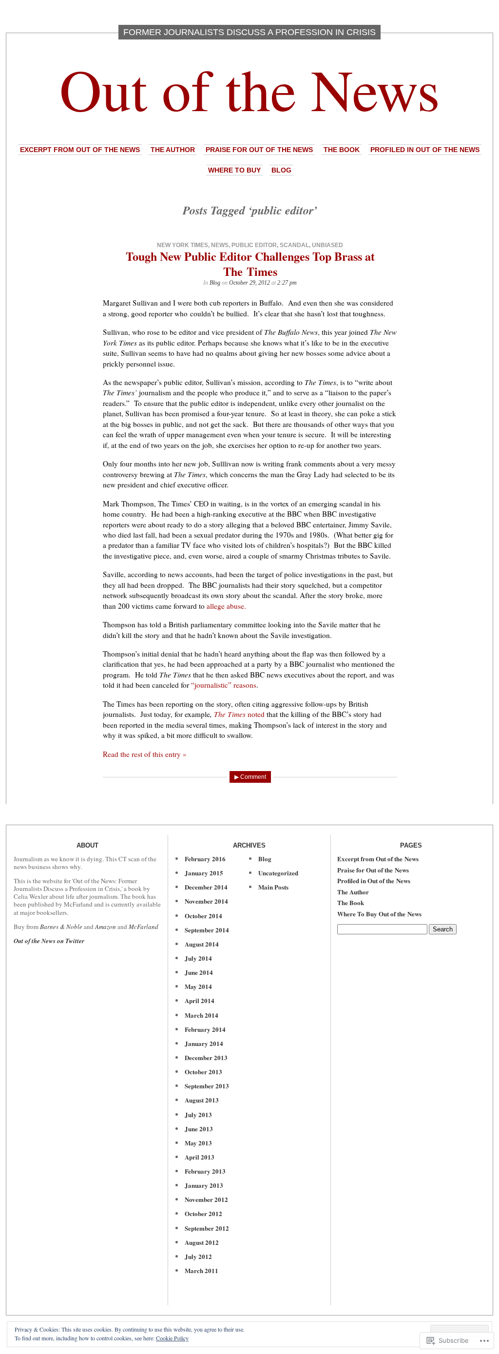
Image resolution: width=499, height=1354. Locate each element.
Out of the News (249, 88)
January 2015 (204, 872)
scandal (294, 245)
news (220, 245)
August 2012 (202, 1242)
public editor (254, 245)
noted (255, 714)
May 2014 (198, 986)
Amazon (105, 926)
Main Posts (273, 886)
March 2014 (201, 1015)
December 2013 (206, 1057)
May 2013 (198, 1142)
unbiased (327, 245)
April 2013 (199, 1156)
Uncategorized (278, 872)
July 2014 (198, 958)
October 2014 (203, 915)
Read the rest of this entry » (145, 754)
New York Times (182, 245)
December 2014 (206, 886)
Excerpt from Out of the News (80, 150)
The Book (342, 150)
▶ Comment (250, 777)
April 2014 (199, 1000)
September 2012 (207, 1228)
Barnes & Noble (61, 926)
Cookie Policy (172, 1338)
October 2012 (203, 1213)
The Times (230, 714)
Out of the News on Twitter (49, 940)
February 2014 (205, 1029)
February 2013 (205, 1171)
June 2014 (199, 972)
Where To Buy (234, 170)
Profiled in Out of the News (425, 150)
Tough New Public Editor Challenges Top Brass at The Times (250, 264)
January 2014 (204, 1043)
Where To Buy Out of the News (379, 913)
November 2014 (206, 901)
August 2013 (202, 1099)
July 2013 (198, 1114)
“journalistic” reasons (223, 685)
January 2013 (204, 1185)
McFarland (143, 926)
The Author (173, 150)
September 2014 (207, 929)
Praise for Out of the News (259, 150)
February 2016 (205, 858)
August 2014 (202, 943)
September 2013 (207, 1085)
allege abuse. (226, 606)
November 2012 (206, 1199)
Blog (281, 170)
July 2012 (198, 1256)
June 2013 (199, 1128)
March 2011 (201, 1270)
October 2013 (203, 1071)
